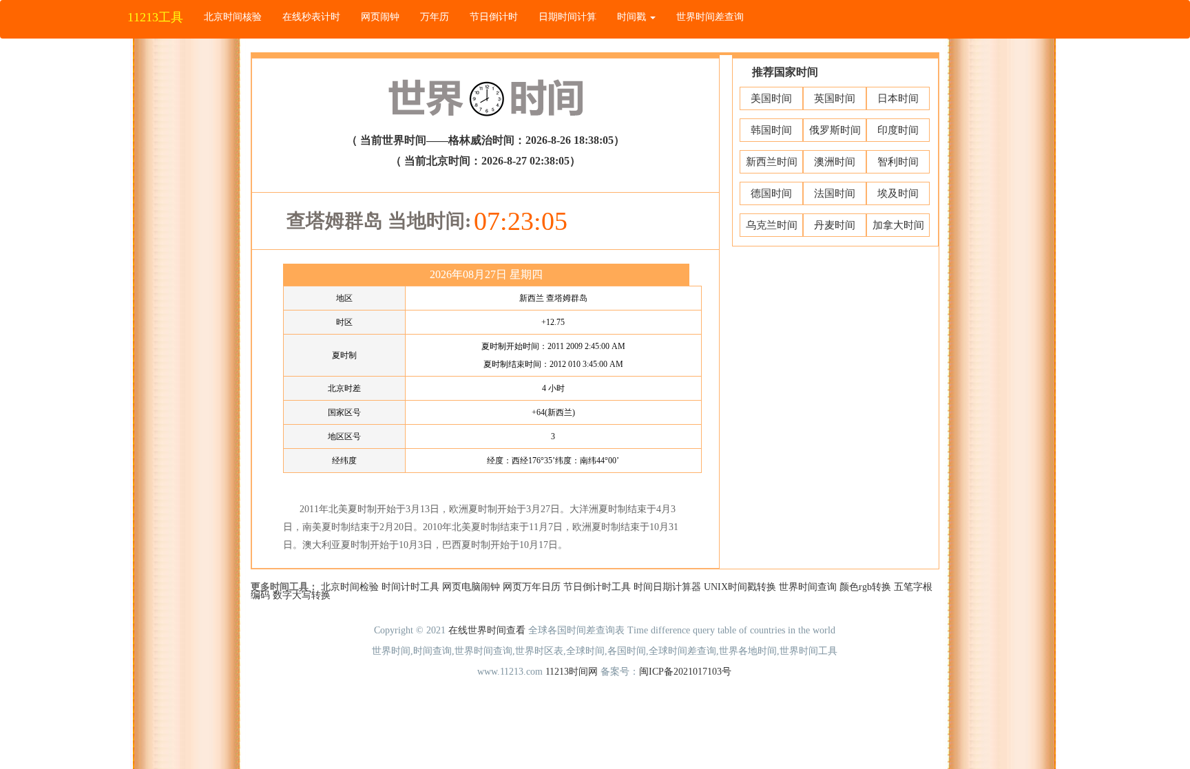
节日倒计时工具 (597, 587)
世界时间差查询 (710, 17)
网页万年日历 (532, 587)
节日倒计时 (494, 17)
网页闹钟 (380, 17)
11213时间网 (571, 671)
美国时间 (771, 98)
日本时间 (898, 98)
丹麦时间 (834, 225)
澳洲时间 (834, 161)
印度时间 (898, 130)
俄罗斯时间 (835, 130)
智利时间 (898, 161)
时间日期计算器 (667, 587)
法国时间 (834, 193)
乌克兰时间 (771, 225)
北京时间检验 (350, 587)
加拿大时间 (898, 225)
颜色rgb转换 (865, 587)
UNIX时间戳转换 (740, 587)
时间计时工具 (410, 587)
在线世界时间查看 (486, 630)
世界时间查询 (808, 587)
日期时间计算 (567, 17)
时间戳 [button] (633, 17)
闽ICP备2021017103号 (685, 671)
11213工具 (155, 17)
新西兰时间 (771, 161)
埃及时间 (898, 193)
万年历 (434, 17)
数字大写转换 (302, 595)
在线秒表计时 (311, 17)
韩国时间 (771, 130)
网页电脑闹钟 (471, 587)
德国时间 (771, 193)
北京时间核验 (233, 17)
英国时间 (834, 98)
